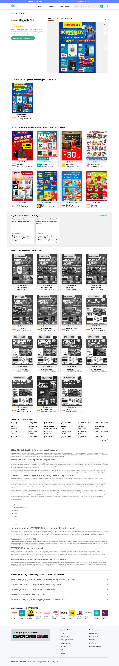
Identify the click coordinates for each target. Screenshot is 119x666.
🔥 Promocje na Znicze (83, 1)
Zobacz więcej (103, 215)
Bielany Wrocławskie (50, 428)
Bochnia (15, 432)
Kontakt (68, 6)
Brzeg (101, 432)
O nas (62, 633)
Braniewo (66, 432)
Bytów (66, 437)
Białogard (15, 428)
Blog (61, 6)
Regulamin (63, 646)
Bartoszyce (49, 423)
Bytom (49, 437)
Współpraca (64, 636)
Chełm (82, 437)
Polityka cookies (65, 643)
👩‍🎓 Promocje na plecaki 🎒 (35, 1)
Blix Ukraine (92, 643)
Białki (101, 422)
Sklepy (15, 13)
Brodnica (82, 432)
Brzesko (15, 437)
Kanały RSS (54, 662)
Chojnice (99, 437)
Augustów (32, 423)
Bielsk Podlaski (67, 428)
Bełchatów (66, 423)
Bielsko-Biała (82, 428)
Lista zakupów (93, 636)
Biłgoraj (99, 428)
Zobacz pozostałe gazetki (22, 38)
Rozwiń (103, 441)
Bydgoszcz (32, 437)
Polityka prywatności (66, 640)
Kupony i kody (93, 633)
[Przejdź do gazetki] (105, 24)
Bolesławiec (49, 432)
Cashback (92, 640)
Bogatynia (32, 432)
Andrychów (15, 423)
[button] (59, 579)
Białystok (32, 428)
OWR (61, 650)
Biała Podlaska (84, 423)
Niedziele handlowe (95, 646)
